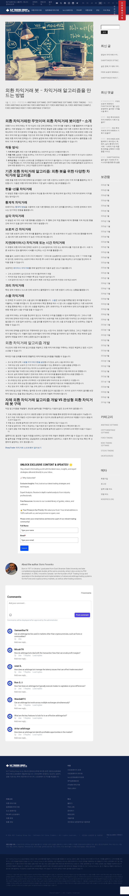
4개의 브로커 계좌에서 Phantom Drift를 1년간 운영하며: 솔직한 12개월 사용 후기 (110, 72)
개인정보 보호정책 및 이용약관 (79, 822)
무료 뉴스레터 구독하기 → (114, 836)
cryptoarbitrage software (59, 102)
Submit (24, 548)
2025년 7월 (105, 247)
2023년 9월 (105, 340)
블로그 (50, 3)
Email (23, 535)
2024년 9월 (105, 299)
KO (100, 3)
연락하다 (35, 3)
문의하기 (71, 811)
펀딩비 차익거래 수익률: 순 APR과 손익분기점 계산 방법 (110, 55)
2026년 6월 (105, 190)
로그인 (103, 484)
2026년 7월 (105, 185)
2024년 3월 (105, 314)
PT (109, 3)
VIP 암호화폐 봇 (73, 781)
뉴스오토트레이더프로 (76, 777)
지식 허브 (106, 10)
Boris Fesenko (46, 564)
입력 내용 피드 (106, 489)
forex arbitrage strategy (39, 108)
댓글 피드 (104, 494)
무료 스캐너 (72, 788)
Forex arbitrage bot (40, 105)
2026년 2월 (105, 211)
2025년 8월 (105, 242)
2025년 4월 (105, 263)
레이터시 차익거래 (21, 268)
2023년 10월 (105, 335)
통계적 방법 (20, 207)
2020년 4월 (105, 387)
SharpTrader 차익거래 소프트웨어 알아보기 (23, 448)
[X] (61, 3)
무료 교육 (114, 10)
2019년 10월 (105, 402)
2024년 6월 (105, 304)
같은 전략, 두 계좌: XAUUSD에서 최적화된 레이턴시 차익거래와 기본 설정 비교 (110, 66)
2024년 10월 (105, 294)
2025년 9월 (105, 237)
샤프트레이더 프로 (74, 770)
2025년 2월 (105, 273)
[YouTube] (57, 3)
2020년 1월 (105, 397)
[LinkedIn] (73, 3)
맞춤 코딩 (9, 822)
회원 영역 (43, 3)
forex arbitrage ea (58, 105)
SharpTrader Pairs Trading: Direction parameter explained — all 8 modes (110, 78)
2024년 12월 (105, 283)
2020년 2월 (105, 392)
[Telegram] (77, 3)
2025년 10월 (105, 232)
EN (83, 3)
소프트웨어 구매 (122, 10)
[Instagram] (69, 3)
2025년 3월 (105, 268)
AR (96, 3)
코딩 (97, 10)
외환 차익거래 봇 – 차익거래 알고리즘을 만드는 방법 (48, 93)
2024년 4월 (105, 309)
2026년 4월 (105, 200)
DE (87, 3)
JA (92, 3)
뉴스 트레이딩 (68, 10)
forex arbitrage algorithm (17, 105)
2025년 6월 (105, 252)
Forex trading (79, 102)
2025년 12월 (105, 221)
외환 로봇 (88, 10)
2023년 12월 (105, 325)
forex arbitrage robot (15, 108)
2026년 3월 (105, 206)
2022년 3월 (105, 371)
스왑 (54, 300)
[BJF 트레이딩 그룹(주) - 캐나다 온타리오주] (18, 10)
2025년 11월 (105, 226)
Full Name (24, 526)
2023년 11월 (105, 330)
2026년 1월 (105, 216)
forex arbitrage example (79, 105)
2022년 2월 (105, 376)
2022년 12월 (105, 361)
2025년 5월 (105, 257)
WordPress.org (107, 499)
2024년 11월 (105, 288)
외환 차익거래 (36, 10)
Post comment (82, 615)
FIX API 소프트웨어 (13, 814)
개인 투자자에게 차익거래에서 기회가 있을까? (110, 119)
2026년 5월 (105, 195)
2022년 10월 (105, 366)
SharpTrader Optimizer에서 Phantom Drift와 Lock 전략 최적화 (110, 60)
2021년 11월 (105, 382)
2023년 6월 (105, 351)
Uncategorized (107, 456)
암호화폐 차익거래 (52, 10)
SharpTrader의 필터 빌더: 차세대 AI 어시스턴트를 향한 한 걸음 (110, 159)
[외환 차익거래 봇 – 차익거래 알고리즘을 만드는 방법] (49, 51)
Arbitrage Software (36, 102)
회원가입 (104, 479)
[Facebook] (65, 3)
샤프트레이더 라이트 (75, 773)
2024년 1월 (105, 320)
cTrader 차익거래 (74, 785)
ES (104, 3)
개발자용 (71, 818)
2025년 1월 (105, 278)
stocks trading (107, 451)
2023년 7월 (105, 345)
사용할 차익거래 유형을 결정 (33, 362)
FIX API (79, 10)
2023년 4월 (105, 356)
